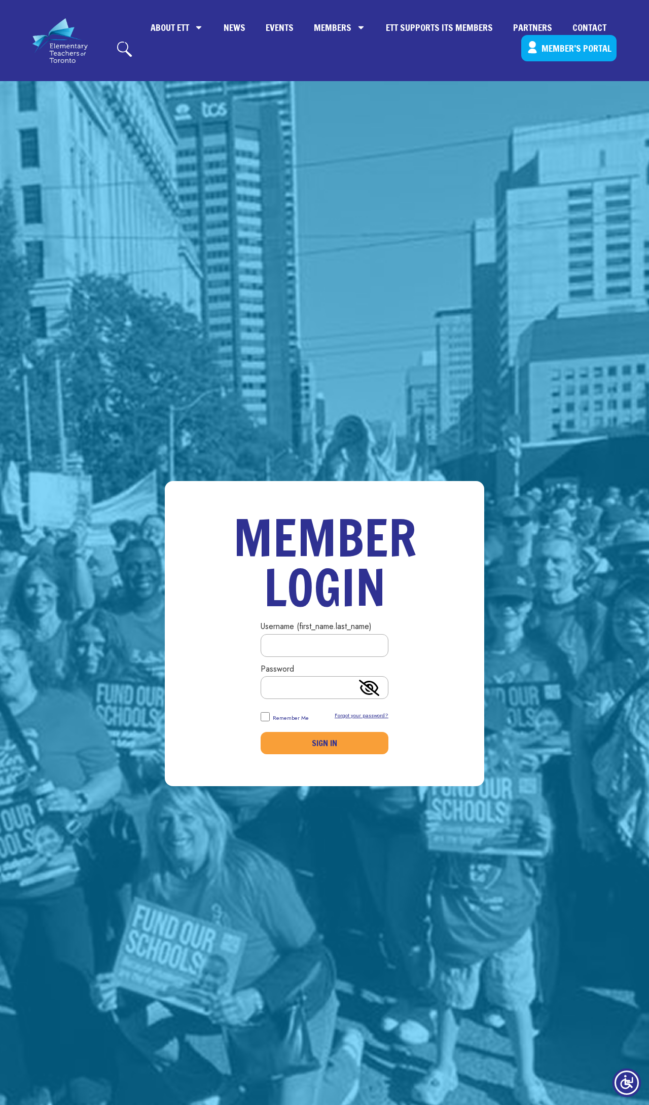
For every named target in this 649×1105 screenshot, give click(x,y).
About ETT (170, 27)
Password (277, 670)
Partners (532, 27)
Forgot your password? (361, 715)
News (234, 27)
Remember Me (290, 717)
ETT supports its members (439, 27)
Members (332, 27)
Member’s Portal (576, 48)
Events (280, 27)
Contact (589, 27)
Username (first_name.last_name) (316, 627)
